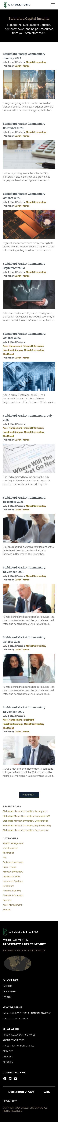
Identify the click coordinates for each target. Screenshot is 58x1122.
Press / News (9, 867)
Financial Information (13, 895)
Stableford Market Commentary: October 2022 (25, 830)
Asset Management (12, 905)
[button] (52, 4)
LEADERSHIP (9, 991)
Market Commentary (13, 872)
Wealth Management (13, 843)
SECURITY (8, 1062)
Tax (4, 857)
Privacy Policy (10, 1101)
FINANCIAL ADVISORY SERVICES (19, 1035)
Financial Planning (12, 891)
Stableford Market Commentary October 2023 (25, 821)
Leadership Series (11, 876)
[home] (17, 4)
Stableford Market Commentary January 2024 (25, 811)
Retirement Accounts (13, 862)
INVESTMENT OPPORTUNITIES (18, 1046)
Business (7, 900)
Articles (6, 909)
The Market (8, 853)
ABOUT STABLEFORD (13, 1040)
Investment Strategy (13, 881)
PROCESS (8, 1057)
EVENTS (7, 997)
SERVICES (8, 1051)
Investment (8, 886)
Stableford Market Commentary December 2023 (26, 816)
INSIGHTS (7, 986)
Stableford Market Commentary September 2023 (27, 825)
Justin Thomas (22, 66)
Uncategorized (10, 848)
